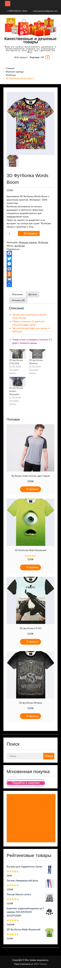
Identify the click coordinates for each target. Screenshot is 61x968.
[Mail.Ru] (30, 268)
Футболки (11, 75)
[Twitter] (30, 258)
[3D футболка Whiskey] (37, 354)
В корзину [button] (32, 489)
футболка (19, 245)
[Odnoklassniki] (30, 274)
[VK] (30, 279)
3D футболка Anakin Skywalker (16, 391)
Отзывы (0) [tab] (18, 300)
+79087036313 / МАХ (17, 11)
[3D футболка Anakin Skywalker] (17, 381)
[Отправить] (30, 284)
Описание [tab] (17, 294)
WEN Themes (40, 964)
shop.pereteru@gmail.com (45, 11)
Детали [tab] (32, 294)
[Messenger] (30, 263)
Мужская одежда (15, 71)
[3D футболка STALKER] (17, 354)
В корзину (30, 233)
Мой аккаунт (20, 57)
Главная (10, 68)
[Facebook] (30, 253)
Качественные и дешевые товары (30, 40)
